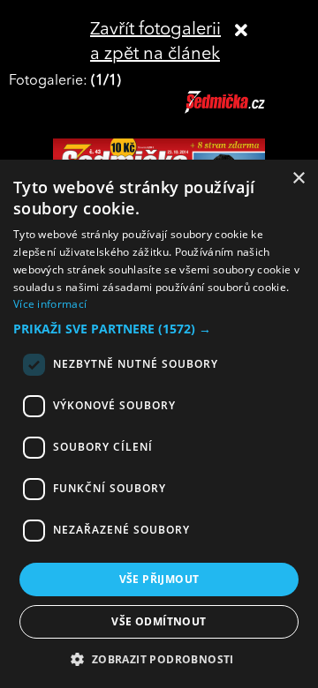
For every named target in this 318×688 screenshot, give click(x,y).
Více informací (50, 303)
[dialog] (159, 424)
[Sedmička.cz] (247, 110)
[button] (159, 329)
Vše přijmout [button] (159, 579)
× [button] (298, 178)
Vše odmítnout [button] (158, 621)
